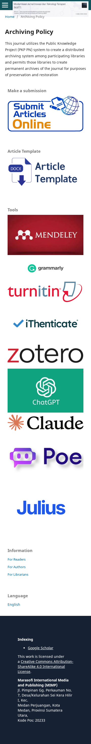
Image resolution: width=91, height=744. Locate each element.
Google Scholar (40, 648)
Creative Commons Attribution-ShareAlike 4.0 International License (45, 666)
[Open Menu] (5, 5)
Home (9, 16)
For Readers (17, 559)
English (14, 604)
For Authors (17, 567)
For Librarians (18, 574)
